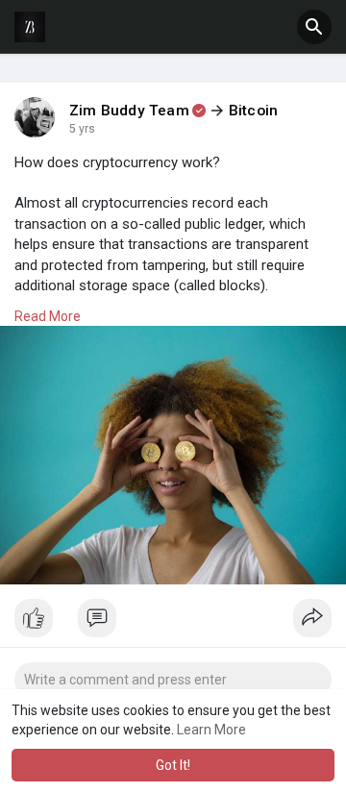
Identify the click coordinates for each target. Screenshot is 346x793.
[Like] (173, 623)
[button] (314, 27)
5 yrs (82, 129)
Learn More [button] (211, 729)
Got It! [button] (173, 765)
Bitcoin (253, 110)
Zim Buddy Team (129, 110)
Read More (47, 316)
